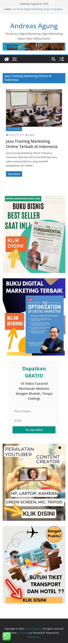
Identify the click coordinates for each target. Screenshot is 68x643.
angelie (31, 134)
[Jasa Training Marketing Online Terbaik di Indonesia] (34, 108)
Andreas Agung (34, 25)
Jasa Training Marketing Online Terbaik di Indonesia (31, 143)
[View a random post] (61, 59)
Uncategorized (14, 129)
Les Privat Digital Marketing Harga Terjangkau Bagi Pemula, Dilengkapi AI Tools (37, 10)
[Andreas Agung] (7, 59)
